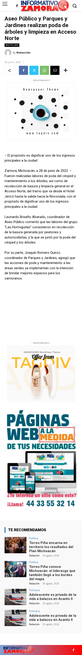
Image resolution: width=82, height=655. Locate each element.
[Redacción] (9, 52)
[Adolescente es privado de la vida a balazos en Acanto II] (15, 597)
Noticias (12, 45)
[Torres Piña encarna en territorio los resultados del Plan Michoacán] (15, 545)
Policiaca (34, 590)
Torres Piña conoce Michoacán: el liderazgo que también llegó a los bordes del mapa (52, 573)
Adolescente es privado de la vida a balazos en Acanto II (52, 597)
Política (33, 538)
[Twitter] (33, 70)
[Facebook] (16, 6)
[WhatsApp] (44, 70)
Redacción (23, 52)
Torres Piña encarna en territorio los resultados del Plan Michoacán (51, 547)
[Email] (54, 70)
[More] (65, 70)
